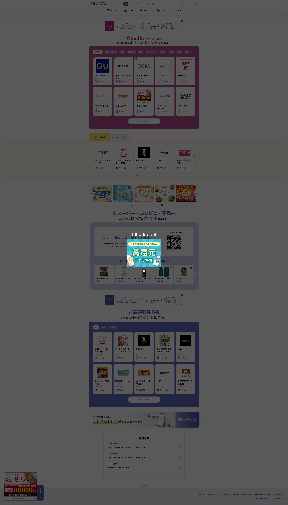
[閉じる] (144, 271)
